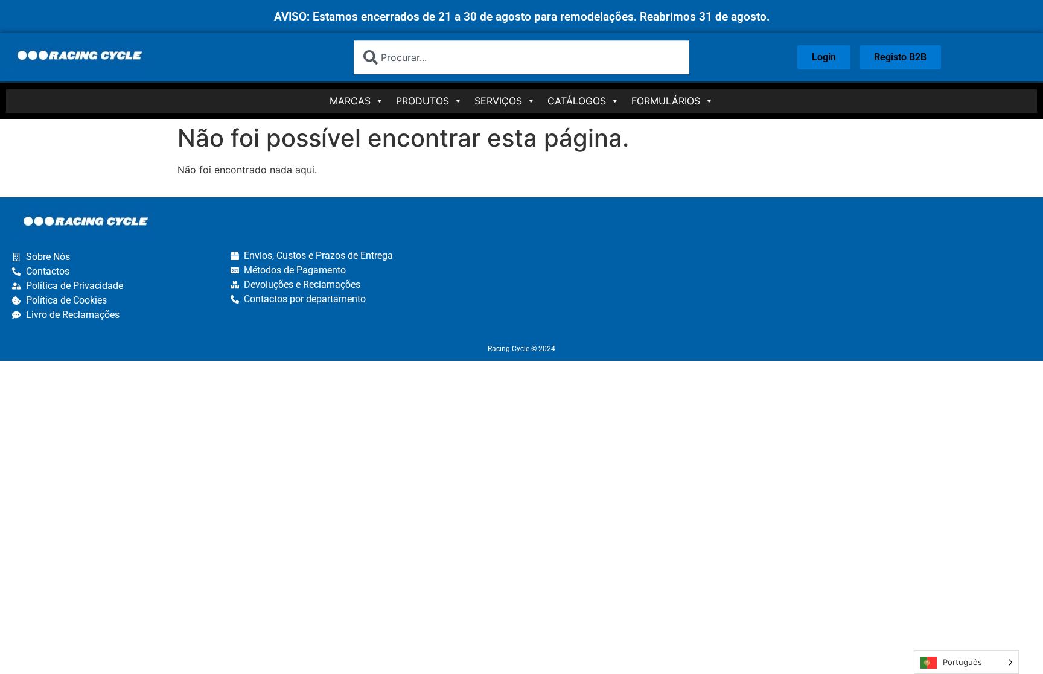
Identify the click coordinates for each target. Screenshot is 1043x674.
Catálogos (576, 101)
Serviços (498, 101)
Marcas (350, 101)
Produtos (422, 101)
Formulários (665, 101)
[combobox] (521, 57)
